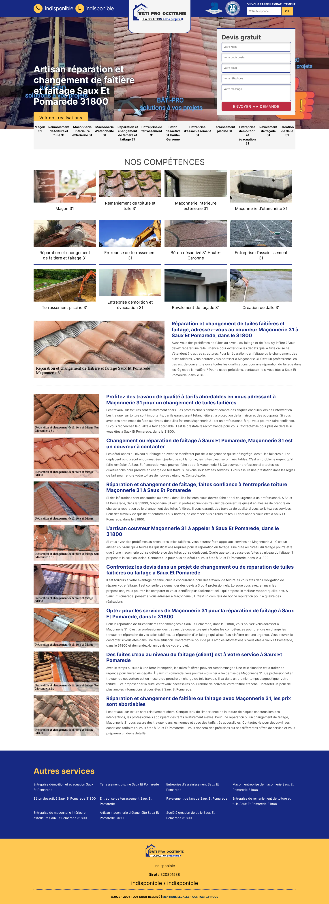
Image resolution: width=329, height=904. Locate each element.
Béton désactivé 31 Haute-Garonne (173, 133)
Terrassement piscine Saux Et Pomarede (129, 784)
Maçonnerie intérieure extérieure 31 (82, 131)
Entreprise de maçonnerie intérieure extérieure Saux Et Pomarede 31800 (60, 815)
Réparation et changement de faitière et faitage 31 (128, 133)
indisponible (58, 8)
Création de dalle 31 (287, 131)
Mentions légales (176, 896)
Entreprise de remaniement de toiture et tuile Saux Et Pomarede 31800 (262, 801)
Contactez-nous (205, 896)
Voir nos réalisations (60, 117)
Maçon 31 (40, 129)
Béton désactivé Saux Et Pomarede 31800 (65, 798)
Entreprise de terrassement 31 (151, 131)
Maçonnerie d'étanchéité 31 (104, 131)
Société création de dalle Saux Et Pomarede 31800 (190, 815)
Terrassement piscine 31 (224, 129)
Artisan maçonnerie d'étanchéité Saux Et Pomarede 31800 (129, 815)
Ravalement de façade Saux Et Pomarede (196, 798)
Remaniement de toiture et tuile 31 (58, 131)
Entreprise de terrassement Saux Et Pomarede (126, 801)
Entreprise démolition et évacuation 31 (247, 135)
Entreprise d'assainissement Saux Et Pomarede (192, 787)
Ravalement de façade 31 (268, 131)
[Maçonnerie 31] (164, 850)
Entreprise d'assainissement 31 (197, 131)
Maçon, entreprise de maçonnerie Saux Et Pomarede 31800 (263, 787)
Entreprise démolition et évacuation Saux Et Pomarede (63, 787)
